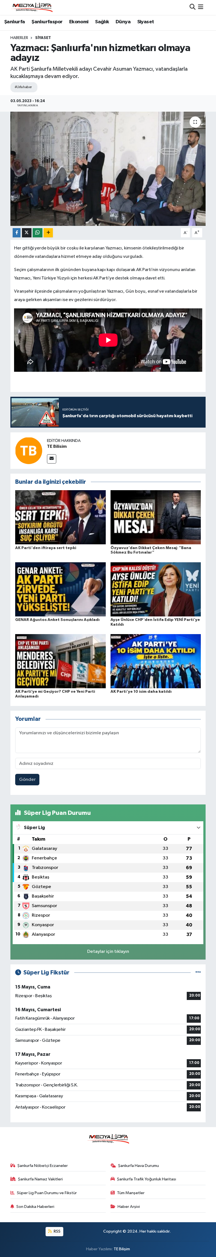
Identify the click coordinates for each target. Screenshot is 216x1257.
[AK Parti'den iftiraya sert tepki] (60, 517)
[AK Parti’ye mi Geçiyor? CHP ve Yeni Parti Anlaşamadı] (60, 661)
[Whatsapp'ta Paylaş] (37, 232)
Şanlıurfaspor (47, 21)
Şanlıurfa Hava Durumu (138, 1166)
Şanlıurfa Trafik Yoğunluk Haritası (146, 1179)
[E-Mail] (51, 459)
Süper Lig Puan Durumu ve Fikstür (47, 1193)
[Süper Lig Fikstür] (198, 972)
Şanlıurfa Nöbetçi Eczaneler (42, 1166)
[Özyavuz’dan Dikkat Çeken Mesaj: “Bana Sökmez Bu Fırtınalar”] (156, 517)
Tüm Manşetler (131, 1193)
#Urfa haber (23, 87)
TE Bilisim (57, 446)
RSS (56, 1231)
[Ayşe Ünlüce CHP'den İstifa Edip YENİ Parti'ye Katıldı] (156, 589)
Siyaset (145, 21)
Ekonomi (79, 21)
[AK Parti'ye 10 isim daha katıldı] (156, 661)
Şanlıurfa (14, 21)
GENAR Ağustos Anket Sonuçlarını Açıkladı (57, 620)
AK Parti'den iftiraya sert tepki (45, 548)
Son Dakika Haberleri (35, 1207)
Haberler (19, 38)
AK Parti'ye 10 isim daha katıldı (141, 692)
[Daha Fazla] (48, 232)
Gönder (27, 779)
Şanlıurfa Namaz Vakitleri (40, 1179)
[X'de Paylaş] (27, 232)
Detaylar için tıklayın (108, 951)
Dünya (123, 21)
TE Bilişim (122, 1249)
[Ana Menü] (200, 7)
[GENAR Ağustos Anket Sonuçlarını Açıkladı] (60, 589)
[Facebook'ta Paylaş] (17, 232)
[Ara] (192, 7)
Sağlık (102, 21)
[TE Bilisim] (28, 450)
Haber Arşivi (129, 1207)
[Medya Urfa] (31, 7)
